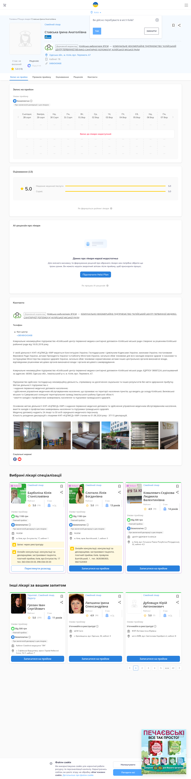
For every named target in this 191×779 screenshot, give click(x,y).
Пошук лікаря (24, 19)
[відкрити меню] (186, 5)
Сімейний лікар (53, 24)
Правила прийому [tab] (41, 77)
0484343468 (55, 63)
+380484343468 (24, 335)
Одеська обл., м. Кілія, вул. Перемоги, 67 (70, 55)
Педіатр (31, 598)
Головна (13, 19)
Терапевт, (32, 595)
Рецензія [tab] (78, 77)
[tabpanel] (95, 276)
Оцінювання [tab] (62, 77)
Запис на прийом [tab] (19, 77)
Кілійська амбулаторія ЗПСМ (94, 46)
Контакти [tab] (92, 77)
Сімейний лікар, (46, 595)
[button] (179, 25)
